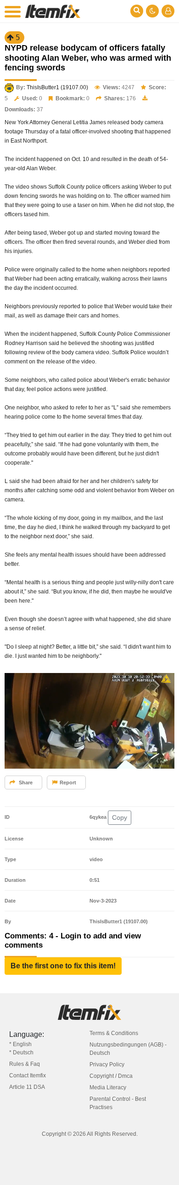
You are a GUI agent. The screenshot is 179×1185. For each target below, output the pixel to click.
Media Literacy (108, 1087)
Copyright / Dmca (111, 1076)
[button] (63, 966)
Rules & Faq (24, 1064)
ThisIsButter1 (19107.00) (57, 87)
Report (68, 782)
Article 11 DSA (27, 1087)
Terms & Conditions (114, 1033)
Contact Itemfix (27, 1075)
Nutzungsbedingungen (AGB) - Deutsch (128, 1048)
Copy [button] (119, 817)
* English (20, 1044)
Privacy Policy (107, 1064)
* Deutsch (21, 1052)
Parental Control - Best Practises (118, 1103)
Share (25, 782)
